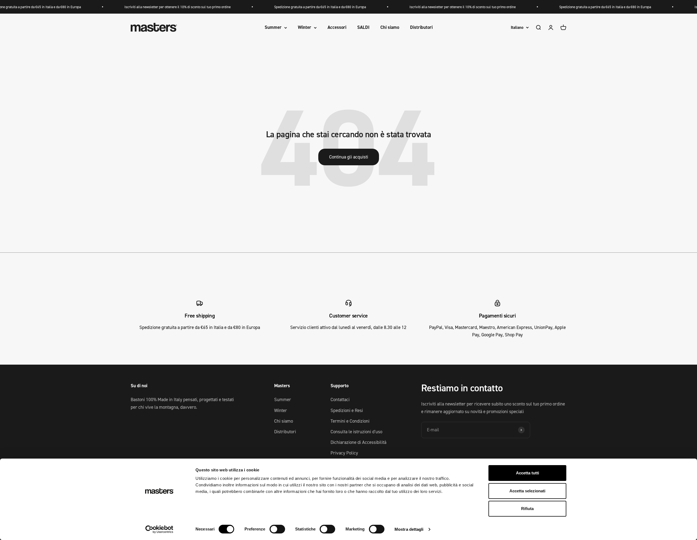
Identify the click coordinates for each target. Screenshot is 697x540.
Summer (273, 27)
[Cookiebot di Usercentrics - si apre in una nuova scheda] (159, 529)
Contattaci (340, 399)
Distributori (421, 27)
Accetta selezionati (527, 491)
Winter (304, 27)
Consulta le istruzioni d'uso (356, 431)
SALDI (363, 27)
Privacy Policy (344, 453)
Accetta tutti (527, 473)
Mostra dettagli (409, 529)
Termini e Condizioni (350, 421)
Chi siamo (389, 27)
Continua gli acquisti (348, 157)
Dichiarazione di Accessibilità (358, 442)
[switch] (277, 529)
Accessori (337, 27)
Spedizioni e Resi (347, 410)
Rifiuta (527, 508)
